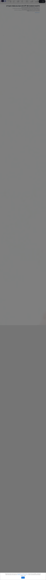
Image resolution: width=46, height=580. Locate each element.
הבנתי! (23, 577)
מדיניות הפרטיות (25, 574)
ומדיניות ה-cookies (20, 574)
